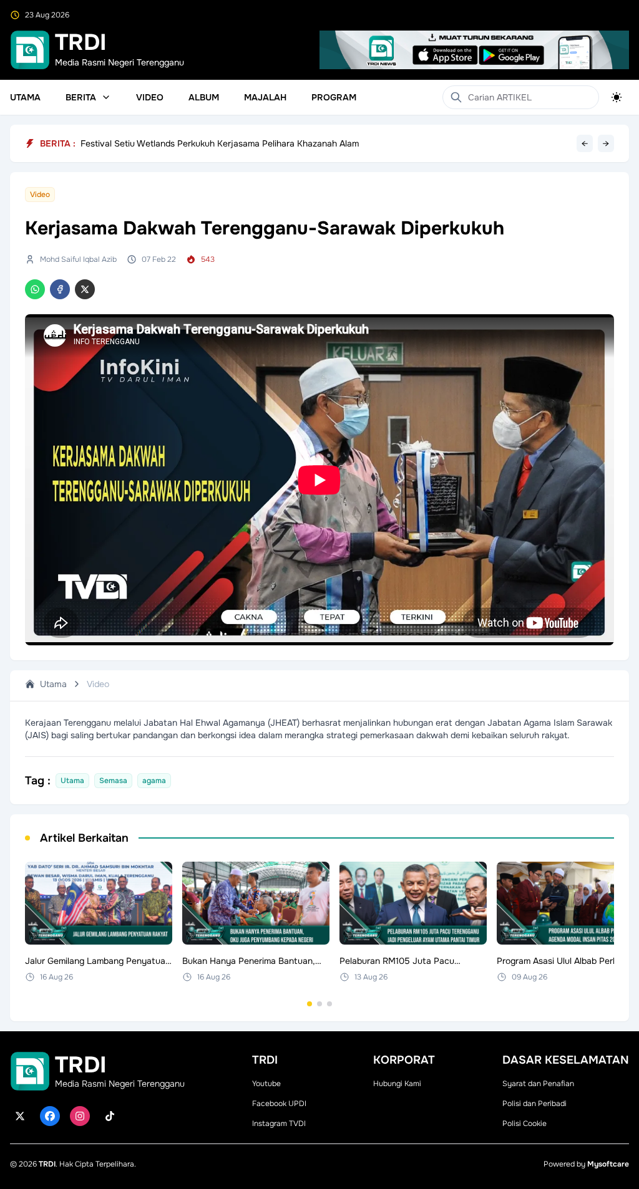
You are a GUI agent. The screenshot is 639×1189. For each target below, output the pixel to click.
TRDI (47, 1164)
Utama (25, 97)
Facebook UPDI (279, 1104)
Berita (81, 97)
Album (203, 97)
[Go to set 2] (319, 1003)
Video (149, 97)
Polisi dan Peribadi (534, 1104)
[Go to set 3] (329, 1003)
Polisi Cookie (524, 1124)
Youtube (266, 1084)
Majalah (265, 97)
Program (333, 97)
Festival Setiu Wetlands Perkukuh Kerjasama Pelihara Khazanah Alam (219, 143)
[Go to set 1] (309, 1003)
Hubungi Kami (397, 1084)
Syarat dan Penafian (538, 1084)
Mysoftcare (608, 1164)
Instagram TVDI (279, 1124)
